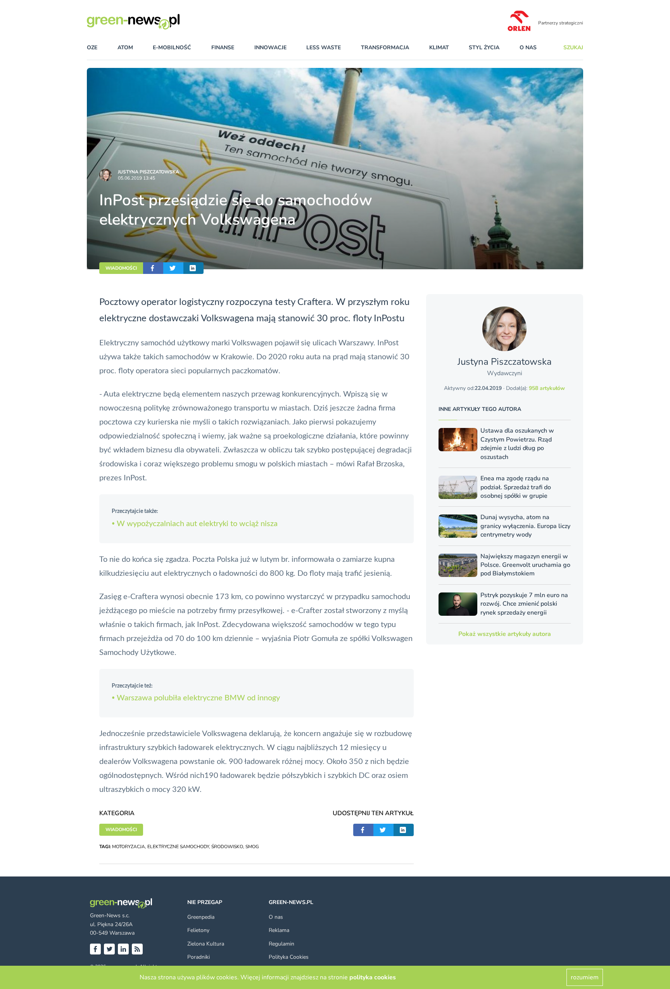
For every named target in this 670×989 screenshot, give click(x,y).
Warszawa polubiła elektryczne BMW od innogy (196, 698)
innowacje (270, 47)
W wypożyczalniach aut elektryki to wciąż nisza (195, 524)
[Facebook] (95, 949)
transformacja (385, 47)
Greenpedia (200, 917)
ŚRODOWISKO (227, 847)
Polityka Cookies (289, 957)
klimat (439, 47)
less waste (323, 47)
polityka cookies (372, 977)
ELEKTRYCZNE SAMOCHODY (178, 847)
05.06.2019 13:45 (136, 178)
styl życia (484, 47)
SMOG (252, 847)
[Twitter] (109, 949)
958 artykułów (547, 388)
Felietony (198, 930)
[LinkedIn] (123, 949)
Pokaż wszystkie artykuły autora (504, 634)
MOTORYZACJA (128, 847)
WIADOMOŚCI (121, 268)
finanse (222, 47)
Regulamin (281, 943)
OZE (92, 47)
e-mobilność (172, 47)
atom (125, 47)
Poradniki (198, 957)
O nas (528, 47)
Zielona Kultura (205, 943)
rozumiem (585, 977)
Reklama (279, 930)
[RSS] (137, 949)
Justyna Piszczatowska (148, 172)
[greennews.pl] (149, 21)
